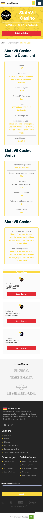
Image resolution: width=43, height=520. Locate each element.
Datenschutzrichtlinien (12, 449)
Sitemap (7, 442)
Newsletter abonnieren (10, 483)
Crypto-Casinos (28, 465)
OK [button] (31, 517)
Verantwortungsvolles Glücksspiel (16, 452)
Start (3, 43)
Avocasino (7, 465)
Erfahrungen (13, 43)
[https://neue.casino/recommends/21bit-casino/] (21, 334)
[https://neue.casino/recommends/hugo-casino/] (21, 280)
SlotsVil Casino (9, 461)
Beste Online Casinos (29, 461)
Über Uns (7, 435)
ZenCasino (9, 311)
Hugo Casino (10, 284)
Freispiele (25, 472)
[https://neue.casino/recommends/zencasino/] (21, 307)
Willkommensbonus (29, 475)
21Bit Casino (10, 338)
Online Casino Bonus (29, 468)
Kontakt (6, 438)
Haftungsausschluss (11, 445)
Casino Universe (10, 472)
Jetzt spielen (21, 33)
